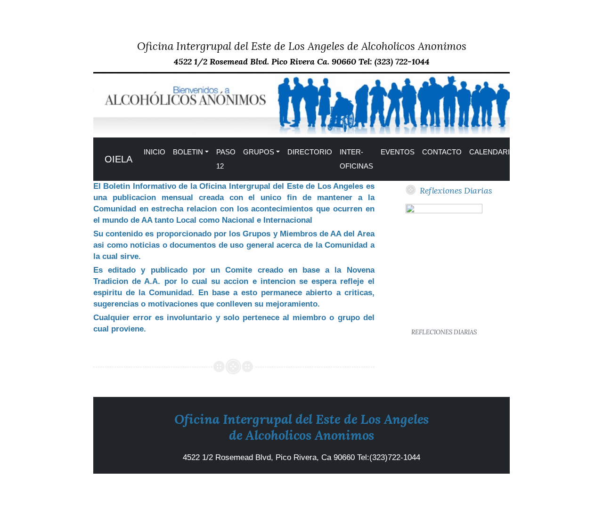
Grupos (258, 152)
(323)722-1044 (394, 457)
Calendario (492, 152)
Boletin (188, 152)
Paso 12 (226, 159)
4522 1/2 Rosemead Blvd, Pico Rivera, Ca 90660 (270, 457)
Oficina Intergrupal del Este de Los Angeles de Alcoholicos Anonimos (301, 46)
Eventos (398, 152)
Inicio (154, 152)
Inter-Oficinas (356, 159)
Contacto (442, 152)
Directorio (309, 152)
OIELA (118, 159)
